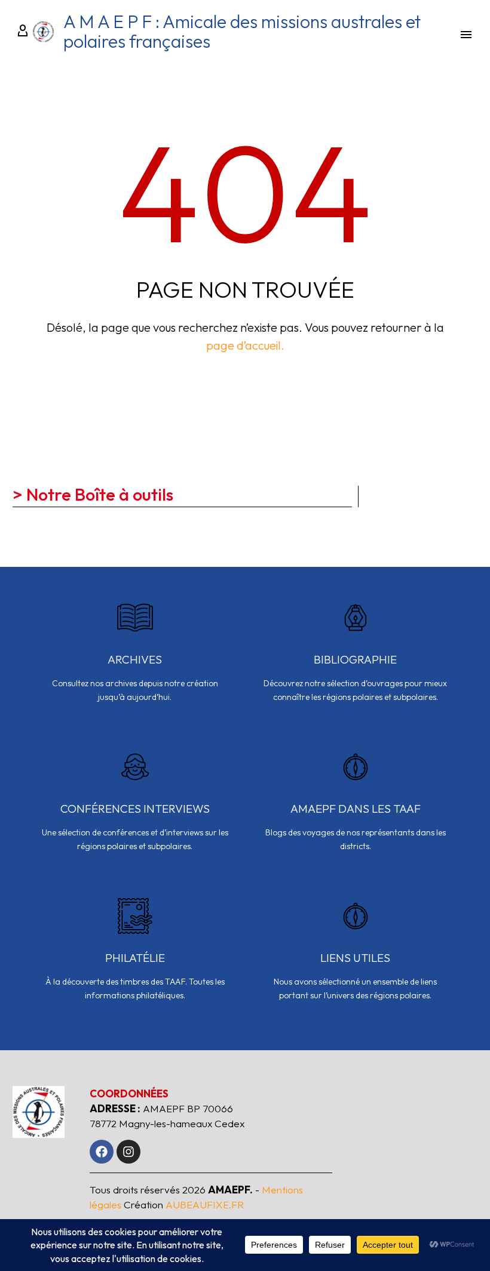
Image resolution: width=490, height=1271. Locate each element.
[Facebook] (102, 1152)
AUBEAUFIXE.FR (205, 1204)
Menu (466, 35)
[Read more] (134, 659)
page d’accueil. (245, 345)
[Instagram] (128, 1152)
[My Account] (21, 31)
